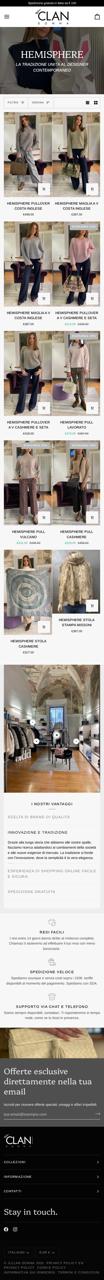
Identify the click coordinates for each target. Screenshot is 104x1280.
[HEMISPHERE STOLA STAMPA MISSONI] (76, 582)
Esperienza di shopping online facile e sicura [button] (52, 876)
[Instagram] (15, 1229)
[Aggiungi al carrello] (44, 627)
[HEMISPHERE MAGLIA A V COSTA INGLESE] (76, 154)
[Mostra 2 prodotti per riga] (96, 102)
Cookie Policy (51, 1268)
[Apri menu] (11, 17)
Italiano (16, 1252)
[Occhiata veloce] (44, 189)
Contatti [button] (13, 1191)
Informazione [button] (18, 1177)
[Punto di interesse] (33, 722)
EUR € (44, 1252)
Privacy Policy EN (64, 1263)
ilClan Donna (21, 1263)
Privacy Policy (19, 1268)
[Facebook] (6, 1229)
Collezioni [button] (15, 1162)
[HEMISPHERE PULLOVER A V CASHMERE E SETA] (28, 373)
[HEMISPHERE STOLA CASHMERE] (28, 592)
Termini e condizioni (79, 1272)
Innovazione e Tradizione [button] (38, 832)
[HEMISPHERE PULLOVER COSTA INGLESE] (28, 154)
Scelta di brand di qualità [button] (39, 817)
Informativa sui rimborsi (29, 1272)
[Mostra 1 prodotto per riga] (87, 102)
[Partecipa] (96, 1114)
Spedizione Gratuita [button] (32, 894)
